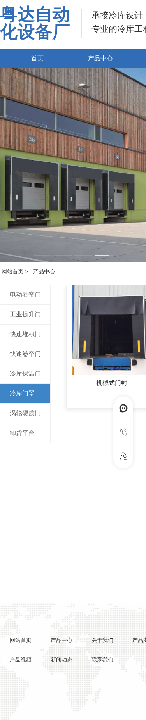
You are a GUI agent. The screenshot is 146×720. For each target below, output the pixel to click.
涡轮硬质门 (25, 413)
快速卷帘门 (25, 354)
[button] (43, 255)
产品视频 (21, 660)
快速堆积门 (25, 334)
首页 (37, 58)
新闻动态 (61, 660)
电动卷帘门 (25, 294)
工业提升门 (25, 314)
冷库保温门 (25, 373)
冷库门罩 (22, 393)
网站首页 (21, 640)
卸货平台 (22, 433)
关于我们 (102, 640)
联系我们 (102, 660)
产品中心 (100, 58)
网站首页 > (15, 272)
